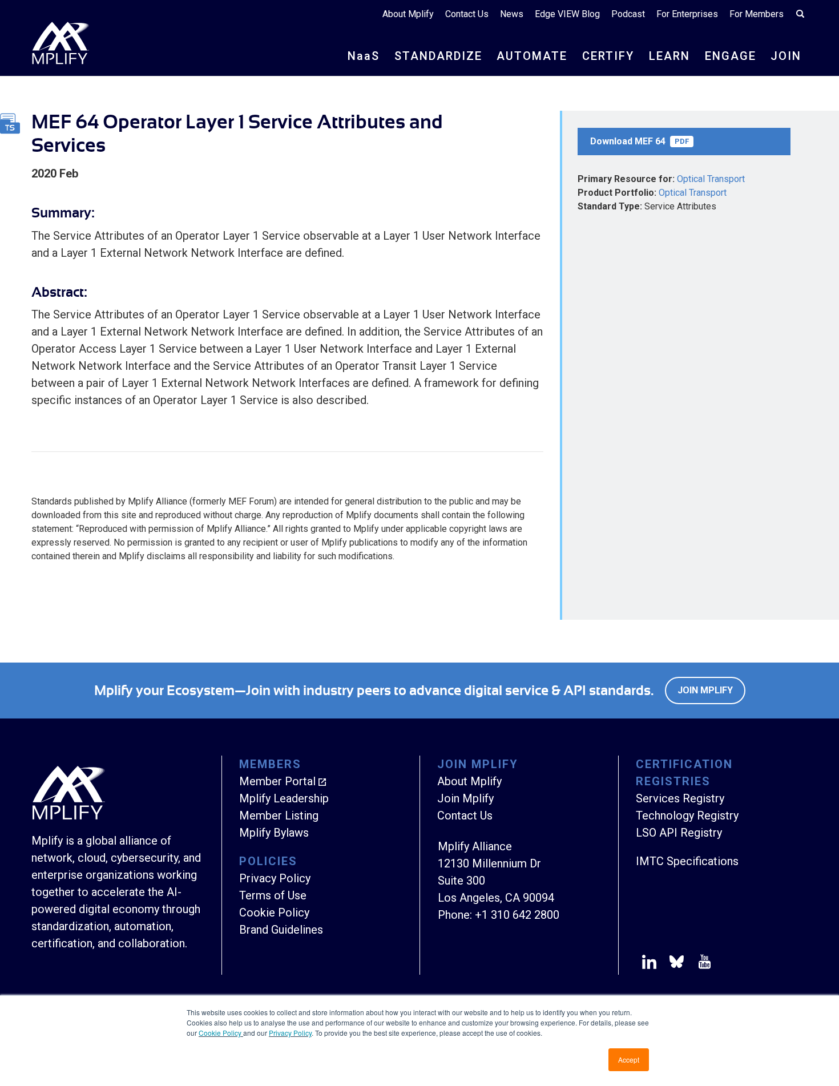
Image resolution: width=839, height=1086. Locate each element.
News (511, 14)
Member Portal (277, 781)
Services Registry (680, 798)
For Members (756, 14)
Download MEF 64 (639, 141)
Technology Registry (687, 815)
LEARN (669, 56)
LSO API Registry (679, 832)
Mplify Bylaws (274, 832)
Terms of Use (272, 895)
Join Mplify (705, 690)
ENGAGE (730, 56)
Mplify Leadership (284, 798)
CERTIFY (608, 56)
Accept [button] (628, 1059)
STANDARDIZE (438, 56)
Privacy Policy (290, 1032)
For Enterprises (687, 14)
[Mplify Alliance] (68, 816)
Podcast (628, 14)
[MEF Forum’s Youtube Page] (702, 964)
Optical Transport (711, 178)
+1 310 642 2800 (517, 915)
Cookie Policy (221, 1032)
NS (364, 56)
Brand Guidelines (281, 929)
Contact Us (467, 14)
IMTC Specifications (687, 861)
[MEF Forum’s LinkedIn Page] (649, 964)
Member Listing (278, 815)
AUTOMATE (532, 56)
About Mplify (408, 14)
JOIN (786, 56)
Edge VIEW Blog (567, 14)
